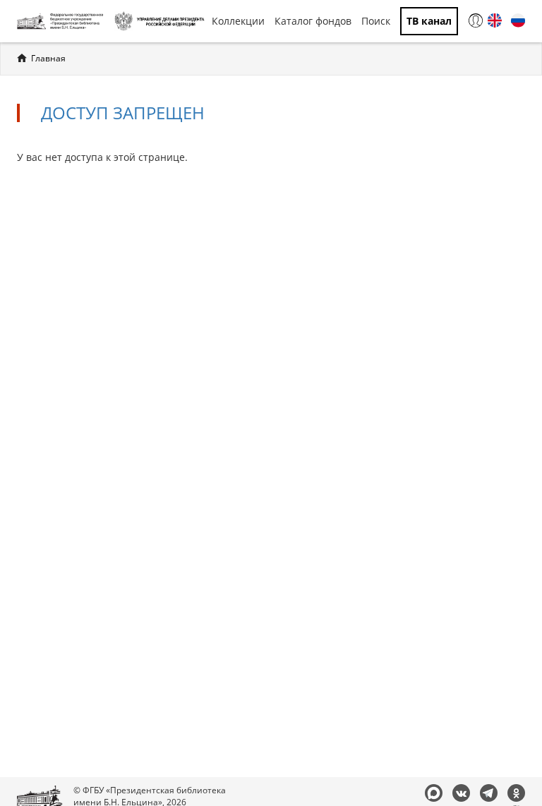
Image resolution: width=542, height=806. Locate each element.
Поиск (375, 21)
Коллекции (238, 21)
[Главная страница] (62, 21)
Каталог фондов (313, 21)
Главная (48, 58)
